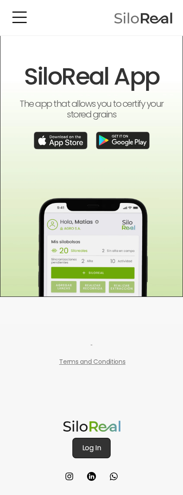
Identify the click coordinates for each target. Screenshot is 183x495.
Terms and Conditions (92, 361)
